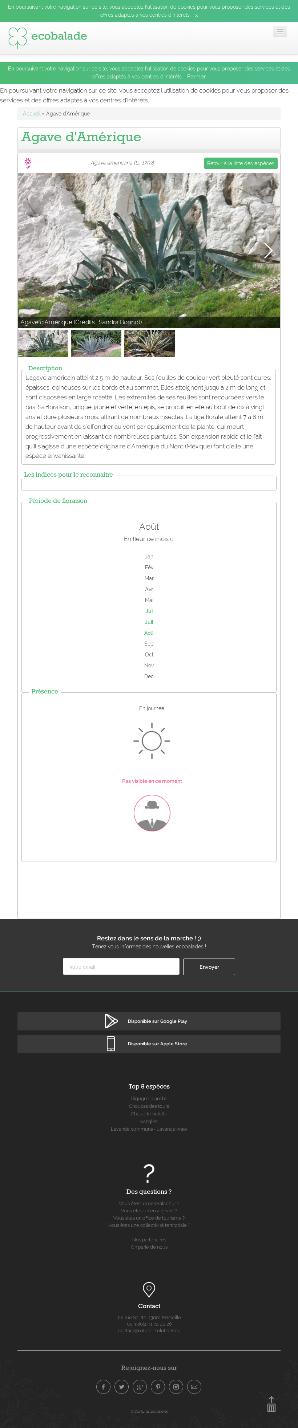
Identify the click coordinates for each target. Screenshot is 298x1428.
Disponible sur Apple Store (157, 1043)
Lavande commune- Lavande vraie (149, 1129)
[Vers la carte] (149, 1290)
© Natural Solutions (149, 1411)
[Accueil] (47, 38)
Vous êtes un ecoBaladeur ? (149, 1203)
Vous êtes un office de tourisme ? (149, 1218)
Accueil (31, 114)
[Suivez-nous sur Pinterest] (158, 1387)
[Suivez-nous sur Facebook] (103, 1387)
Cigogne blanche (149, 1098)
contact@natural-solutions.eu (149, 1330)
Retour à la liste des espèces (240, 163)
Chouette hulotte (149, 1113)
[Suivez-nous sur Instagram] (176, 1387)
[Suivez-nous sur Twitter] (121, 1387)
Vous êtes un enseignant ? (149, 1210)
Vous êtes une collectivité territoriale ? (149, 1225)
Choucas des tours (149, 1106)
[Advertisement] (150, 888)
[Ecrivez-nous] (194, 1387)
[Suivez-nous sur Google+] (140, 1387)
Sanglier (149, 1121)
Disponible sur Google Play (157, 1021)
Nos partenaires (149, 1239)
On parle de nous (149, 1247)
